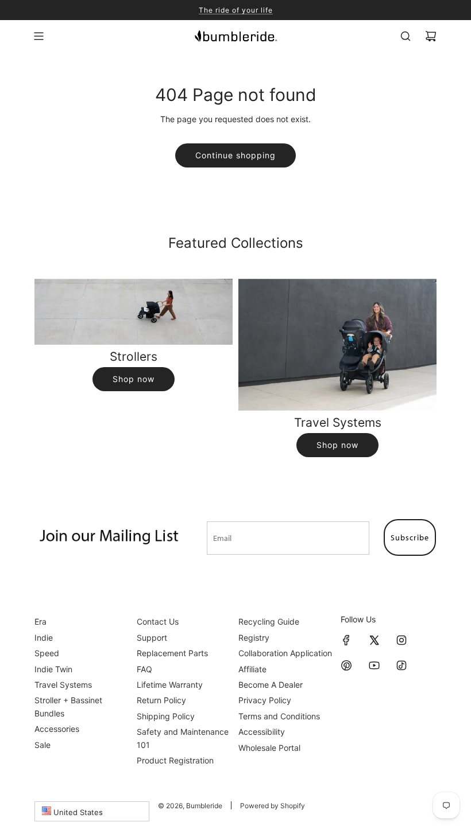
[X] (374, 640)
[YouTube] (374, 665)
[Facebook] (346, 640)
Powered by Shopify (272, 805)
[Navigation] (38, 36)
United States (77, 812)
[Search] (405, 36)
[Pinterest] (346, 665)
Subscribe (410, 537)
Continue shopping (235, 155)
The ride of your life (236, 10)
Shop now (134, 379)
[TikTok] (401, 665)
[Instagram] (401, 640)
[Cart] (430, 36)
